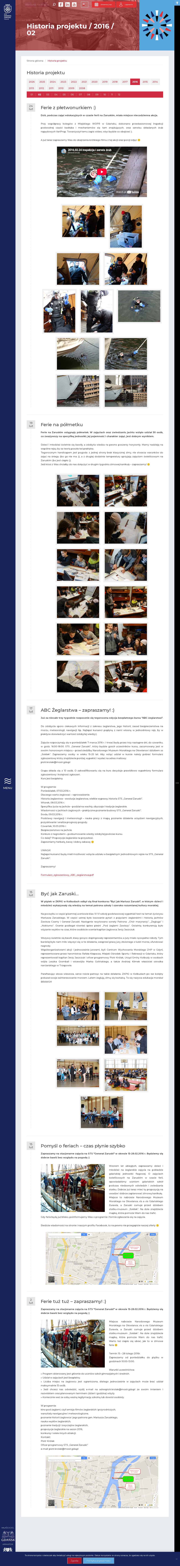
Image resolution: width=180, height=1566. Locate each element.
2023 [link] (63, 82)
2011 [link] (51, 88)
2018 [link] (115, 82)
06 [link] (72, 94)
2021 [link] (84, 82)
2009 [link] (71, 88)
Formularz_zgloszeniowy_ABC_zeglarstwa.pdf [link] (67, 875)
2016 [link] (135, 82)
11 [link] (112, 94)
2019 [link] (104, 82)
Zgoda (74, 1560)
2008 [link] (82, 88)
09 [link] (96, 94)
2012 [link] (41, 88)
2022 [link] (74, 82)
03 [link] (47, 94)
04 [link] (56, 94)
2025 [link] (42, 82)
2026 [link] (32, 82)
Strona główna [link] (35, 60)
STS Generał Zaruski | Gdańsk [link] (7, 12)
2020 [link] (94, 82)
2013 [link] (31, 88)
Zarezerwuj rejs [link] (106, 4)
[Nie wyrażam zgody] (176, 1559)
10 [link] (105, 94)
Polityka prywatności (98, 1560)
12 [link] (119, 94)
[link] (177, 3)
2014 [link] (155, 82)
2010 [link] (61, 88)
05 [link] (64, 94)
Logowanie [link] (129, 4)
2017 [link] (125, 82)
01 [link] (32, 94)
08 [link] (88, 94)
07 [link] (80, 94)
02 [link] (39, 94)
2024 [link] (53, 82)
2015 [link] (145, 82)
